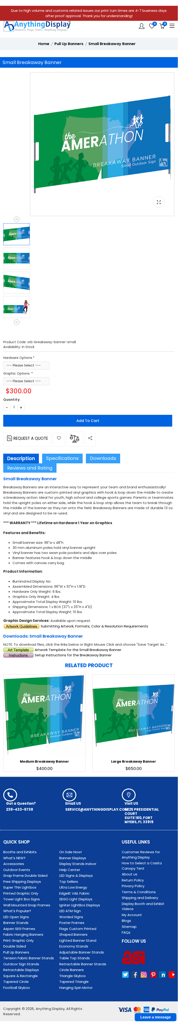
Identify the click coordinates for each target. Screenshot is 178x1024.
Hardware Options (17, 357)
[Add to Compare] (74, 438)
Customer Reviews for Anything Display (141, 855)
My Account (132, 914)
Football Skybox (16, 987)
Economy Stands (73, 946)
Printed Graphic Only (20, 893)
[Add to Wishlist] (58, 440)
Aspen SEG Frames (19, 928)
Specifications (62, 458)
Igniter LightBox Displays (79, 905)
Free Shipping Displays (22, 881)
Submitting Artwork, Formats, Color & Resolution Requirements (94, 626)
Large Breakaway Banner (133, 761)
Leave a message (155, 1017)
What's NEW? (14, 858)
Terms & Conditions (139, 892)
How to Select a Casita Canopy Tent (142, 866)
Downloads (103, 458)
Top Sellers (68, 881)
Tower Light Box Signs (21, 899)
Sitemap (129, 926)
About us (129, 874)
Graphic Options (17, 373)
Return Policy (133, 880)
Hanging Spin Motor (76, 987)
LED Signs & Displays (76, 875)
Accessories (13, 863)
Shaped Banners (73, 934)
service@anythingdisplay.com (96, 809)
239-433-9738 (19, 809)
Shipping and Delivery (140, 897)
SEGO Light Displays (75, 899)
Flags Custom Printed (77, 928)
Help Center (69, 869)
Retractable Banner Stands (82, 964)
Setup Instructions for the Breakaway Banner (73, 655)
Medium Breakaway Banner (44, 761)
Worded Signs (71, 916)
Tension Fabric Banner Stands (28, 958)
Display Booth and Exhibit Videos (143, 906)
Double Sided (14, 946)
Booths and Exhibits (20, 852)
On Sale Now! (70, 852)
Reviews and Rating (30, 468)
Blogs (126, 920)
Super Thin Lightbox (19, 887)
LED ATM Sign (70, 910)
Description (21, 458)
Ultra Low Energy (73, 887)
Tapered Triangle (74, 981)
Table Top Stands (74, 958)
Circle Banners (71, 969)
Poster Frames (71, 922)
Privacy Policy (133, 885)
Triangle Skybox (72, 975)
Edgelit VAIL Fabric (74, 893)
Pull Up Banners (16, 952)
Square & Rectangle (20, 975)
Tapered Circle (16, 981)
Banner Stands (15, 922)
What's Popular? (17, 910)
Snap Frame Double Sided (25, 875)
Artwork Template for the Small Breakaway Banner (77, 649)
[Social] (90, 440)
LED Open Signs (16, 916)
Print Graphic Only (18, 940)
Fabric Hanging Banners (23, 934)
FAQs (126, 932)
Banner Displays (72, 858)
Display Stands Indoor (77, 863)
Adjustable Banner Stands (81, 952)
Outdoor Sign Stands (21, 964)
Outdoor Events (16, 869)
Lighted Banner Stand (77, 940)
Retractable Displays (21, 969)
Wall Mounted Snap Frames (26, 905)
